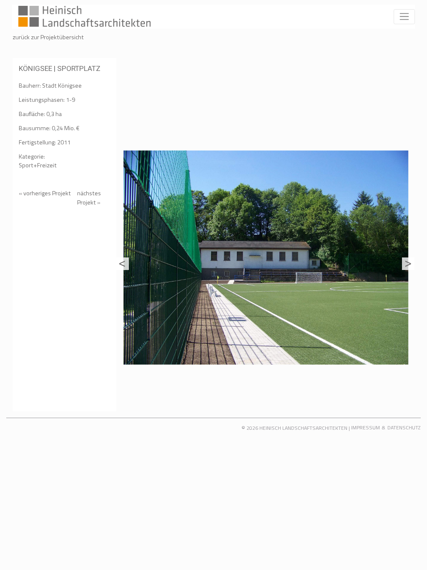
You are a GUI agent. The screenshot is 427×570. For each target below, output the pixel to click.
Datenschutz (404, 427)
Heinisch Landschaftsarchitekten (303, 428)
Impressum (365, 427)
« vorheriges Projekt (45, 193)
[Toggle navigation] (404, 16)
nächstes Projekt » (89, 198)
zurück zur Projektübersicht (48, 37)
